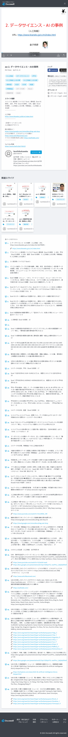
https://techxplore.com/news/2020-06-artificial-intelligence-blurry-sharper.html (35, 673)
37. (8, 539)
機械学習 (26, 224)
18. (8, 373)
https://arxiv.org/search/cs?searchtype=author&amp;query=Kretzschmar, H (37, 649)
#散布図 (9, 84)
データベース (10, 224)
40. (8, 569)
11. (8, 325)
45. (8, 653)
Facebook (54, 70)
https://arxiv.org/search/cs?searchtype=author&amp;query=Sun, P (35, 642)
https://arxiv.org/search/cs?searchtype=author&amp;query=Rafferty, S (36, 646)
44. (8, 619)
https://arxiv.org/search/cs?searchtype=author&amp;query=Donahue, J (36, 701)
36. (8, 527)
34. (8, 502)
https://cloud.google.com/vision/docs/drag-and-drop (22, 131)
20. (8, 388)
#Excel (30, 89)
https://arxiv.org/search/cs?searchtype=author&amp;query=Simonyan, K (37, 703)
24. (8, 422)
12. (8, 329)
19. (8, 381)
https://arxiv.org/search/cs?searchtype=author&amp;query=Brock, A (35, 699)
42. (8, 592)
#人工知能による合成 (30, 80)
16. (8, 361)
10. (8, 320)
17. (8, 369)
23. (8, 415)
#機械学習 (9, 93)
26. (8, 437)
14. (8, 343)
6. (8, 287)
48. (8, 689)
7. (8, 296)
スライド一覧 (36, 152)
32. (8, 488)
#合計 (17, 84)
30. (8, 467)
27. (8, 446)
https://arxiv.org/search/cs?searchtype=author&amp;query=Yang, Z (35, 633)
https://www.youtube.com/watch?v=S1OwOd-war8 (30, 562)
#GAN (18, 93)
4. (8, 267)
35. (8, 518)
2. (8, 252)
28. (8, 451)
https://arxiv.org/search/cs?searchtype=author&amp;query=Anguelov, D (36, 637)
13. (8, 336)
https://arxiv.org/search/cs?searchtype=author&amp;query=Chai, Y (35, 635)
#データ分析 (20, 89)
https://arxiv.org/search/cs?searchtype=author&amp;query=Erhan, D (35, 644)
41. (8, 580)
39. (8, 555)
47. (8, 678)
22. (8, 410)
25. (8, 430)
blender (26, 199)
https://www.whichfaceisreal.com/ (16, 136)
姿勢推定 (42, 197)
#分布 (24, 84)
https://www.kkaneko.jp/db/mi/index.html (19, 116)
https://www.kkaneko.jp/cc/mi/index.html (26, 248)
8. (8, 301)
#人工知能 (9, 76)
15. (8, 354)
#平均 (34, 76)
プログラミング (60, 199)
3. (8, 262)
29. (8, 460)
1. (8, 243)
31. (8, 476)
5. (8, 278)
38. (8, 550)
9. (8, 313)
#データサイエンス (22, 76)
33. (8, 495)
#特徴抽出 (9, 89)
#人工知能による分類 (13, 80)
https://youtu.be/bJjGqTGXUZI (15, 146)
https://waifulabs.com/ (31, 138)
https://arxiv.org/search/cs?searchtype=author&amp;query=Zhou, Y (35, 640)
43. (8, 610)
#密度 (31, 84)
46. (8, 664)
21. (8, 401)
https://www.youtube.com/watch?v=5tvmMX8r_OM (30, 514)
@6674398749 (17, 153)
